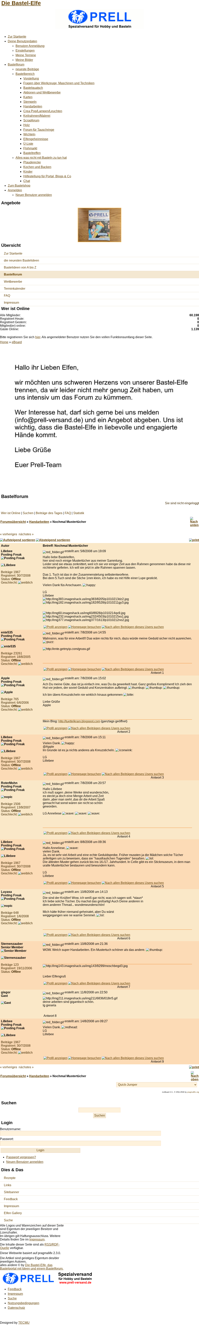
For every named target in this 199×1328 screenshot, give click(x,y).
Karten (27, 97)
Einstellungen (25, 50)
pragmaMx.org (193, 1092)
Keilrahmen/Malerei (36, 115)
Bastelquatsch (33, 87)
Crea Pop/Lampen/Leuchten (42, 111)
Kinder (27, 171)
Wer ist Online (10, 513)
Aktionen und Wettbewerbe (42, 92)
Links (7, 1185)
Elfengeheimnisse (35, 139)
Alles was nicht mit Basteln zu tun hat (41, 157)
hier (37, 337)
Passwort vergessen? (21, 1157)
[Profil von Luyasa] (55, 934)
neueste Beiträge (27, 69)
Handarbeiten (32, 106)
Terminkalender (14, 288)
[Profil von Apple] (55, 728)
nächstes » (26, 534)
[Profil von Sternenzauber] (55, 983)
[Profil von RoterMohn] (55, 833)
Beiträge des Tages (49, 513)
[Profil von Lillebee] (55, 627)
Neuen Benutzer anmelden (24, 1161)
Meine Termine (26, 55)
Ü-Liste (28, 143)
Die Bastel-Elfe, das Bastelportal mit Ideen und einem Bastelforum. (31, 1266)
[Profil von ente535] (55, 669)
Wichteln (29, 134)
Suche (8, 1220)
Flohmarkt (30, 148)
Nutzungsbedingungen (23, 1303)
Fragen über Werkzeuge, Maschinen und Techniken (58, 83)
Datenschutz (16, 1307)
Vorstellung (31, 78)
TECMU (24, 1322)
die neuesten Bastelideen (21, 260)
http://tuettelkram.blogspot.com (79, 721)
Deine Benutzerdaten (22, 41)
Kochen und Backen (37, 167)
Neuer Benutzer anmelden (34, 195)
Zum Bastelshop (19, 185)
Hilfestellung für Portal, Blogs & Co (47, 176)
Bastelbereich (25, 73)
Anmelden (15, 190)
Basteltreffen (32, 153)
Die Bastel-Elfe (21, 3)
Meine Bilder (24, 60)
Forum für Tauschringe (38, 129)
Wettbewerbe (13, 281)
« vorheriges (8, 534)
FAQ (7, 295)
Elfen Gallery (13, 1213)
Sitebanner (11, 1192)
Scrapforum (31, 120)
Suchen (28, 513)
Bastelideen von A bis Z (20, 267)
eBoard (17, 342)
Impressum (11, 302)
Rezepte (10, 1178)
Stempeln (30, 101)
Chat (26, 181)
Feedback (11, 1199)
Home (4, 342)
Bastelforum (16, 64)
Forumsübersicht (13, 521)
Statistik (78, 513)
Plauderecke (32, 162)
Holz (26, 125)
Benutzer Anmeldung (30, 46)
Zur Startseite (17, 36)
